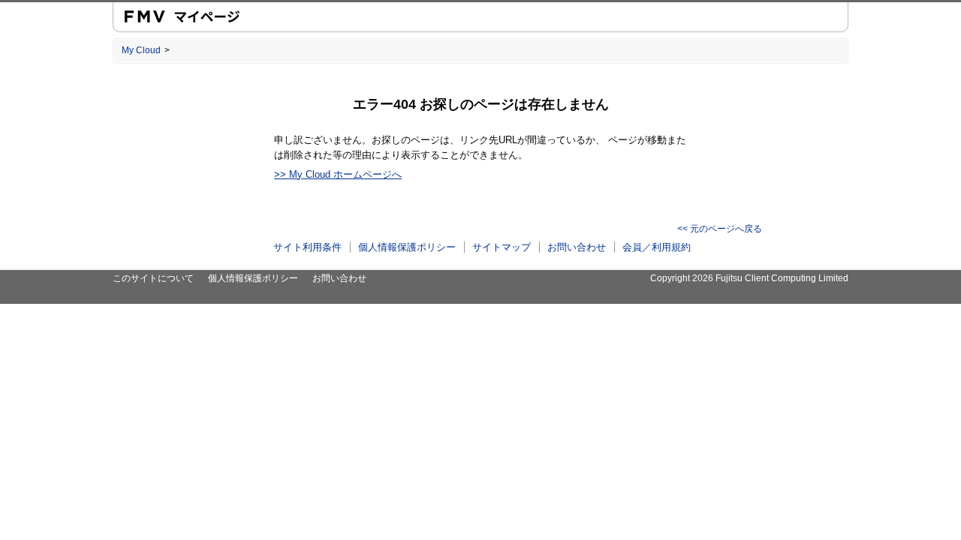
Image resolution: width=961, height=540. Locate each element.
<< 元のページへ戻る (719, 229)
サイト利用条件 (307, 247)
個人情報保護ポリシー (407, 247)
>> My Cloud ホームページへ (338, 174)
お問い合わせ (576, 247)
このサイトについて (153, 278)
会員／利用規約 (656, 247)
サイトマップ (501, 247)
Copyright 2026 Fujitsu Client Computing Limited (749, 278)
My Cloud (141, 50)
